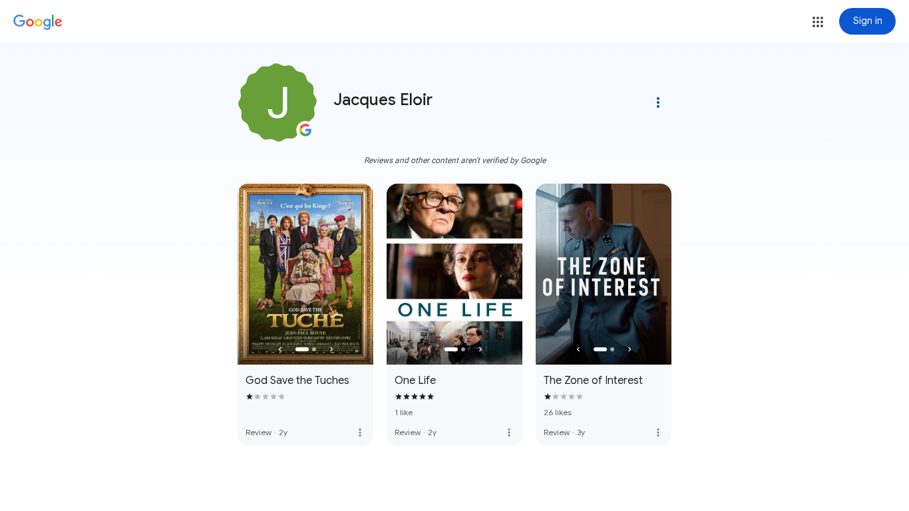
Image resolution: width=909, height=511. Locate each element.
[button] (818, 22)
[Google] (38, 23)
